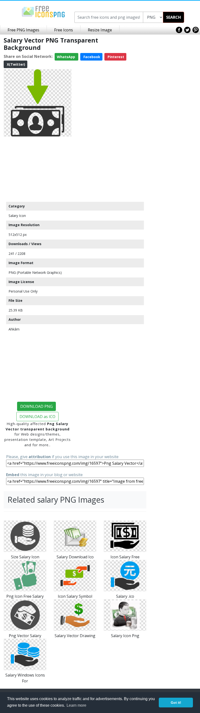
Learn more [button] (76, 705)
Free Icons (63, 30)
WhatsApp (66, 56)
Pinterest (115, 56)
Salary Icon (17, 215)
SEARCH (173, 17)
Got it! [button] (176, 702)
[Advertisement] (37, 169)
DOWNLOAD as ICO (37, 416)
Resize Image (100, 30)
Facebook (91, 56)
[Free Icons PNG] (43, 11)
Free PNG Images (23, 30)
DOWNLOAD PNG (36, 406)
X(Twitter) (15, 64)
